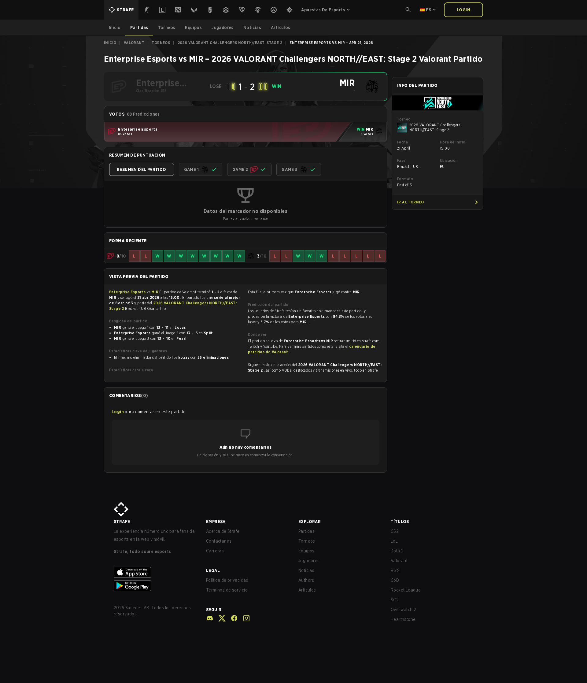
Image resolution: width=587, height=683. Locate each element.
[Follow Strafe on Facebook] (232, 618)
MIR (155, 292)
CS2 (395, 531)
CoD (395, 580)
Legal (213, 570)
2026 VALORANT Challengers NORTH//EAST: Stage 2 (230, 42)
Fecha (402, 142)
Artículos (307, 590)
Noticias (306, 570)
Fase (401, 160)
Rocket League (406, 590)
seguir (213, 609)
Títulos (400, 521)
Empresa (216, 521)
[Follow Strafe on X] (219, 618)
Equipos (306, 550)
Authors (306, 580)
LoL (394, 541)
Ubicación (449, 160)
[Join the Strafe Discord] (209, 618)
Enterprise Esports (128, 292)
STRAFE (122, 521)
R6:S (395, 570)
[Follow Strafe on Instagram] (244, 618)
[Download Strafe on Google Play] (155, 585)
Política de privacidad (227, 580)
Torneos (161, 42)
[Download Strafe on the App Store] (155, 572)
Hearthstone (403, 619)
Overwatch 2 (403, 609)
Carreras (215, 550)
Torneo (404, 119)
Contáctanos (218, 541)
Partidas (306, 531)
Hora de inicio (453, 142)
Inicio (110, 42)
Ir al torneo (410, 202)
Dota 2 (397, 550)
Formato (405, 178)
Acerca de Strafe (222, 531)
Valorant (134, 42)
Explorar (309, 521)
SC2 (395, 599)
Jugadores (309, 560)
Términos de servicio (227, 590)
